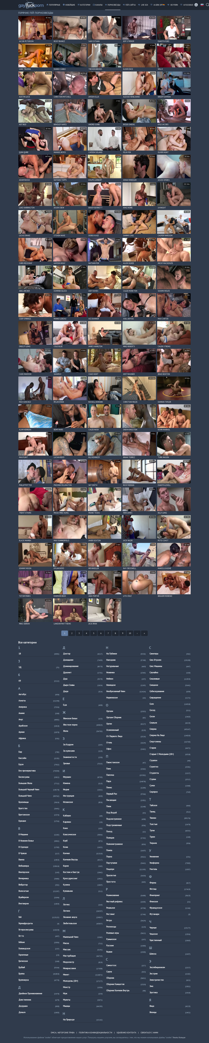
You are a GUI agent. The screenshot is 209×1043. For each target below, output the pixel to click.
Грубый (39, 967)
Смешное (170, 685)
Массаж (83, 949)
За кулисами (83, 750)
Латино (83, 910)
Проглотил (126, 875)
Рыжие (126, 951)
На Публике (126, 653)
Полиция (126, 837)
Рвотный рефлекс (126, 901)
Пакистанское (126, 762)
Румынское (126, 939)
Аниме (39, 713)
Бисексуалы (39, 777)
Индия (83, 789)
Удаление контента (126, 1033)
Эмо (170, 986)
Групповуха (39, 979)
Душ (83, 678)
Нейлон (126, 678)
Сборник (126, 977)
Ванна (39, 859)
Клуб (83, 840)
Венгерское (39, 872)
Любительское (83, 923)
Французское (170, 907)
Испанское (83, 802)
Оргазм (126, 711)
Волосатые (39, 891)
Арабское (39, 725)
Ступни (170, 779)
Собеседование (170, 691)
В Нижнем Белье (39, 840)
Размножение (126, 895)
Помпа (126, 850)
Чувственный (170, 940)
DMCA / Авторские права (63, 1033)
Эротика (170, 992)
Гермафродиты (39, 923)
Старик (170, 747)
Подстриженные (126, 825)
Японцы (170, 1012)
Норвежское (126, 697)
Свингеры (170, 653)
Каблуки (83, 815)
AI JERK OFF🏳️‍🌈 (159, 5)
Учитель (170, 869)
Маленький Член (83, 937)
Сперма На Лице (170, 735)
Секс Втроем (170, 660)
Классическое (83, 834)
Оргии (126, 723)
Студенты (170, 773)
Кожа (83, 847)
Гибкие (39, 942)
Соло (170, 703)
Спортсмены (170, 741)
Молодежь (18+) (83, 980)
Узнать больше (179, 1037)
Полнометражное (126, 844)
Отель (126, 742)
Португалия (126, 862)
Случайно (170, 672)
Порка (126, 856)
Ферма (170, 882)
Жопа (83, 731)
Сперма (170, 729)
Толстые (170, 824)
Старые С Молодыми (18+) (170, 754)
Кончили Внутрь (83, 859)
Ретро (126, 920)
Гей (39, 917)
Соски (170, 716)
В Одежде (39, 847)
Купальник (83, 891)
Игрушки (83, 777)
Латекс (83, 904)
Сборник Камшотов (126, 984)
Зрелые (83, 763)
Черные (170, 927)
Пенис (126, 787)
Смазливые (170, 678)
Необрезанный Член (126, 691)
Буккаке (39, 821)
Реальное (126, 907)
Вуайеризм (39, 897)
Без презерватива (39, 770)
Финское (170, 901)
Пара (126, 781)
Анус (39, 719)
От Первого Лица (126, 736)
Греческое (39, 961)
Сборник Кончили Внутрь (126, 990)
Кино (83, 828)
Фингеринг (170, 895)
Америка (39, 706)
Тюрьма (170, 843)
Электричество (170, 979)
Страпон (170, 760)
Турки (170, 836)
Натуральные (126, 666)
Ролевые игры (126, 933)
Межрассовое (83, 968)
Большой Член (39, 795)
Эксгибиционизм (170, 967)
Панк (126, 768)
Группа (39, 973)
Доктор (83, 653)
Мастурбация (83, 955)
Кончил (83, 853)
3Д (39, 667)
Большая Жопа (39, 783)
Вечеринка (39, 878)
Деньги (39, 1012)
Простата (126, 881)
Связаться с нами (149, 1033)
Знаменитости (83, 757)
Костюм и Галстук (83, 872)
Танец (170, 811)
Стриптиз (170, 766)
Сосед (170, 710)
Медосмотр (83, 962)
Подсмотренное (126, 819)
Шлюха (170, 953)
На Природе (83, 1019)
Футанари (170, 914)
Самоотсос (126, 965)
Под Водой (126, 812)
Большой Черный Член (39, 789)
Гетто (39, 936)
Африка (39, 738)
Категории (85, 5)
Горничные (39, 954)
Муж (83, 993)
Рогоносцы (126, 926)
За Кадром (83, 744)
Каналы (99, 5)
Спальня (170, 722)
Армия (39, 732)
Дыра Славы (83, 685)
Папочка (126, 775)
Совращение (170, 697)
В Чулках (39, 853)
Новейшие (70, 5)
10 (130, 633)
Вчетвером (39, 903)
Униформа (170, 862)
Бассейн (39, 758)
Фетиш (170, 889)
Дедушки (39, 1006)
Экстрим (170, 973)
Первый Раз (126, 793)
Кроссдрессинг (83, 878)
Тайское (170, 805)
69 (39, 680)
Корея (83, 865)
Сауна (126, 971)
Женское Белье (83, 718)
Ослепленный (126, 730)
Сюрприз (170, 791)
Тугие (170, 830)
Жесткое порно (83, 724)
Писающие (126, 800)
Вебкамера (39, 865)
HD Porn (174, 5)
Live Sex (144, 5)
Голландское (39, 948)
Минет (83, 974)
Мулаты (83, 999)
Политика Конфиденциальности (95, 1033)
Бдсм (39, 764)
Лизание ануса (83, 917)
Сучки (170, 785)
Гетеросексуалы (39, 929)
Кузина (83, 884)
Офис (126, 748)
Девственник (39, 999)
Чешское (170, 934)
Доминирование (83, 666)
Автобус (39, 694)
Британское (39, 814)
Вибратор (39, 884)
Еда (83, 704)
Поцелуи (126, 869)
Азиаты (39, 700)
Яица (170, 1006)
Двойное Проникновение (39, 993)
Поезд (126, 831)
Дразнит (83, 672)
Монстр (83, 987)
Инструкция (83, 795)
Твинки (170, 818)
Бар (39, 751)
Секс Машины (170, 666)
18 (39, 653)
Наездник (126, 660)
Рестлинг (126, 914)
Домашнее (83, 660)
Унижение (170, 856)
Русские (126, 945)
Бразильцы (39, 802)
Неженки (126, 672)
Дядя (83, 691)
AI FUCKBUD (188, 5)
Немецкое (126, 685)
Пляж (126, 806)
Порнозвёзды (114, 5)
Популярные (54, 5)
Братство (39, 808)
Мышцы (83, 1006)
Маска (83, 943)
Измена (83, 783)
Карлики (83, 821)
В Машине (39, 834)
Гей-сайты (131, 5)
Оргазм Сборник (126, 717)
